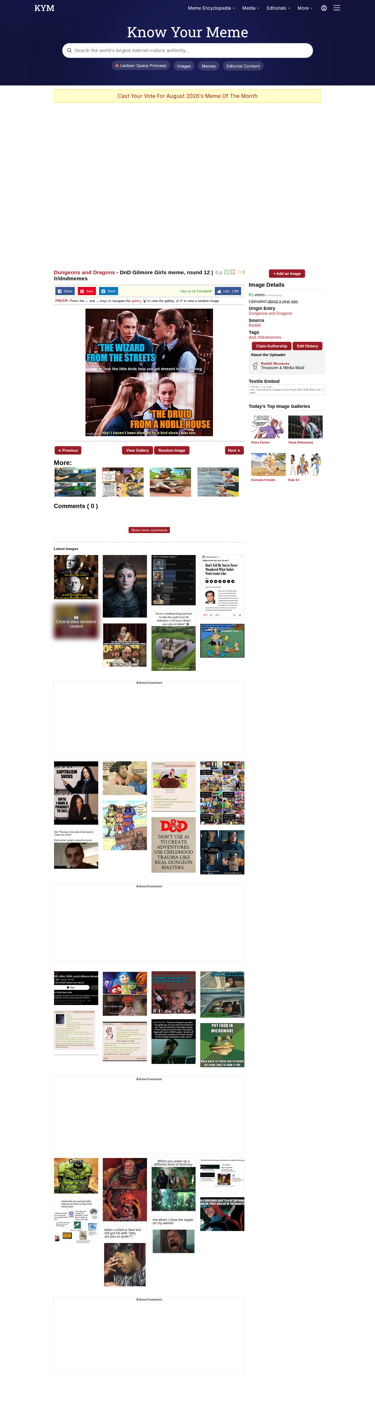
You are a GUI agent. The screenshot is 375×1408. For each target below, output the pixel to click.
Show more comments (149, 530)
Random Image (171, 450)
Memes (209, 66)
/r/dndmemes (269, 337)
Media (249, 8)
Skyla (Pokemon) (300, 442)
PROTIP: (62, 301)
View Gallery (137, 450)
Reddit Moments (275, 363)
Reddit (255, 325)
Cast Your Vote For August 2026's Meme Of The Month (188, 96)
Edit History (307, 346)
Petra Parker (260, 442)
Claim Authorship (271, 346)
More (303, 8)
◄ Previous (67, 450)
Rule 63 (293, 480)
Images (184, 66)
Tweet (110, 291)
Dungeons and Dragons (84, 272)
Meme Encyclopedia (209, 8)
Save (88, 291)
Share (66, 291)
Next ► (234, 450)
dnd (252, 337)
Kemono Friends (263, 480)
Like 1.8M (230, 291)
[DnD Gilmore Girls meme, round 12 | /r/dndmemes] (149, 372)
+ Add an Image (287, 273)
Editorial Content (243, 66)
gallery (136, 301)
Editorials (276, 8)
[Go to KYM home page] (44, 9)
